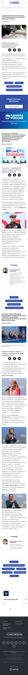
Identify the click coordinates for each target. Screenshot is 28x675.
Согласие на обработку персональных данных (14, 662)
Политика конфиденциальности (14, 658)
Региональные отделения (6, 624)
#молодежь (21, 569)
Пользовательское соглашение (14, 657)
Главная (3, 7)
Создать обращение (14, 106)
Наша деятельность (12, 7)
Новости (20, 7)
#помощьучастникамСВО (14, 300)
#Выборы (8, 83)
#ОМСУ (19, 83)
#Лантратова (7, 572)
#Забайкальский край (14, 86)
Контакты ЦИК (19, 624)
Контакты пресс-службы (7, 628)
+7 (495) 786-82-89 (14, 635)
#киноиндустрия (8, 569)
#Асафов (14, 576)
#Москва (14, 561)
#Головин (14, 297)
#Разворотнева (20, 572)
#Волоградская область (14, 90)
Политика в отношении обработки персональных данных (14, 660)
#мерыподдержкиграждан (14, 307)
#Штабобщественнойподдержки (14, 565)
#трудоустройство (14, 304)
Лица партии (18, 621)
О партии (5, 621)
